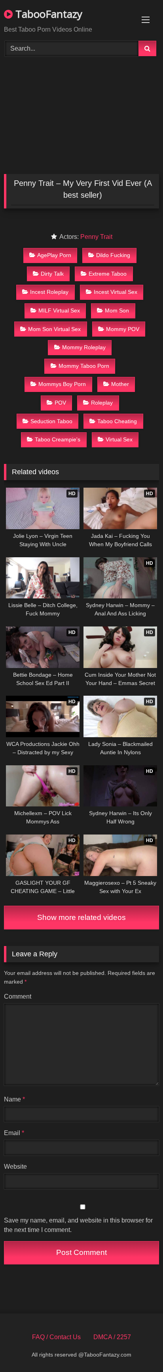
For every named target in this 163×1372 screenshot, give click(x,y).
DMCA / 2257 (112, 1337)
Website (15, 1166)
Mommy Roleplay (84, 347)
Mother (120, 384)
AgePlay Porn (54, 255)
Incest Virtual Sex (115, 292)
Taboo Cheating (117, 421)
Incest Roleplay (49, 292)
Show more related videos (81, 917)
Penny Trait (96, 236)
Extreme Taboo (108, 274)
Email (14, 1133)
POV (60, 402)
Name (14, 1099)
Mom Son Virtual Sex (54, 329)
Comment (17, 996)
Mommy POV (122, 329)
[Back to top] (138, 1348)
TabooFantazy (47, 14)
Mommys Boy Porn (62, 384)
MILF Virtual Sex (59, 310)
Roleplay (102, 402)
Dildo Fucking (113, 255)
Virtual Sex (119, 439)
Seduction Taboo (51, 421)
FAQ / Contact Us (56, 1337)
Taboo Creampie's (57, 439)
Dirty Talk (52, 274)
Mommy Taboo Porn (84, 366)
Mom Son (117, 310)
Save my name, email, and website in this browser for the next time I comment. (78, 1225)
